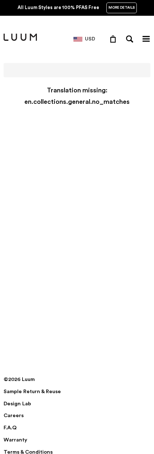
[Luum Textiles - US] (20, 39)
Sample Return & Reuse (32, 391)
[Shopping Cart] (114, 39)
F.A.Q (10, 427)
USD (90, 39)
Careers (14, 415)
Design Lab (17, 403)
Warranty (15, 440)
